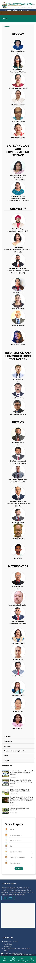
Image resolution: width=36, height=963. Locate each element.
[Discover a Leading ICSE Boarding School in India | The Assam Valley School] (5, 782)
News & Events (10, 10)
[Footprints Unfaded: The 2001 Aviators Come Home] (5, 810)
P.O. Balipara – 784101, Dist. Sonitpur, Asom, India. (11, 944)
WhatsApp (13, 961)
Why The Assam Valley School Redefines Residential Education (20, 790)
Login (28, 10)
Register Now (31, 961)
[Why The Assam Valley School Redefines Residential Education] (5, 791)
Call (4, 960)
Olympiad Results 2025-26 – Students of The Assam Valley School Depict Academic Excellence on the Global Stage (22, 799)
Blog (16, 10)
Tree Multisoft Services (28, 954)
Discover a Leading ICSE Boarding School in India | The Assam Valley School (21, 781)
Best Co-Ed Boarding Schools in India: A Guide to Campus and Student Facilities (22, 772)
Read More (8, 898)
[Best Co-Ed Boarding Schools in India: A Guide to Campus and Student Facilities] (5, 773)
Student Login (22, 961)
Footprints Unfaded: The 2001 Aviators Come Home (19, 809)
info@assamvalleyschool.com (13, 953)
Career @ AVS (22, 10)
